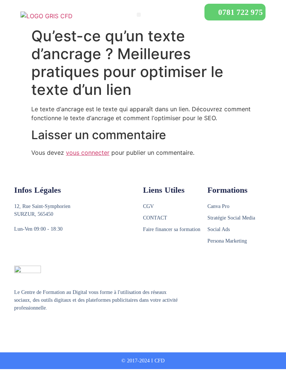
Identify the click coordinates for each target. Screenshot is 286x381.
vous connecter (87, 152)
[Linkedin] (45, 326)
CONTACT (155, 218)
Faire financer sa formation (171, 229)
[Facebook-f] (17, 326)
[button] (139, 15)
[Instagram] (31, 326)
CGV (148, 206)
